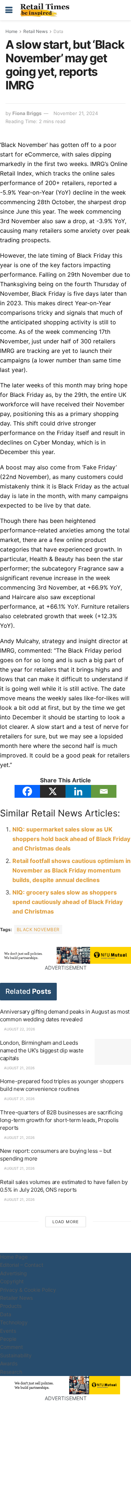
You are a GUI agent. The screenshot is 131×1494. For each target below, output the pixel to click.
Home (11, 31)
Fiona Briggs (26, 113)
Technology (14, 1322)
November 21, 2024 (75, 113)
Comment (11, 1347)
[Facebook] (27, 791)
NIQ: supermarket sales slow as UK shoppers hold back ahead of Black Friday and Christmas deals (71, 839)
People (8, 1339)
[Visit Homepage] (47, 10)
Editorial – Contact (21, 1265)
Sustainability (16, 1355)
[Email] (103, 791)
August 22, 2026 (19, 1029)
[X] (53, 791)
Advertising (13, 1273)
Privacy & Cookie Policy (28, 1290)
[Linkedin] (78, 791)
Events (8, 1331)
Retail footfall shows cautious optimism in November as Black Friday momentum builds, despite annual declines (71, 870)
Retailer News (16, 1298)
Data (58, 31)
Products (10, 1306)
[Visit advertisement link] (65, 955)
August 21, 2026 (19, 1068)
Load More (65, 1221)
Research (11, 1372)
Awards (8, 1363)
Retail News (35, 31)
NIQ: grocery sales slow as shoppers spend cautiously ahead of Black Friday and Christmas (67, 902)
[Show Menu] (8, 10)
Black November (38, 929)
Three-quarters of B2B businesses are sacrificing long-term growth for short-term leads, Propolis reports (61, 1120)
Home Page (14, 1257)
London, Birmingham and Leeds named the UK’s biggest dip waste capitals (41, 1050)
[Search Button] (122, 10)
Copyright (12, 1281)
